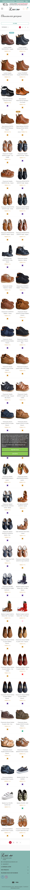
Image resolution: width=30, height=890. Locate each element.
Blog (26, 1)
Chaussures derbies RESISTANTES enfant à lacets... (7, 478)
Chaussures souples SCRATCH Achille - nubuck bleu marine (7, 396)
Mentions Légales (18, 886)
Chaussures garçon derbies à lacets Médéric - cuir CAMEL (7, 669)
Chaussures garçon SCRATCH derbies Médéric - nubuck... (22, 313)
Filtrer (15, 23)
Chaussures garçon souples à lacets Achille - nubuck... (7, 368)
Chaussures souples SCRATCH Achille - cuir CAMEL (22, 396)
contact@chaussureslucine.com (10, 861)
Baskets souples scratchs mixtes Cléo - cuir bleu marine (22, 588)
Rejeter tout (15, 449)
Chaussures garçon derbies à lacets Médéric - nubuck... (7, 641)
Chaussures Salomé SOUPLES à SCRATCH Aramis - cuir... (7, 533)
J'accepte (15, 454)
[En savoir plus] (24, 32)
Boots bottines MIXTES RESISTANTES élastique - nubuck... (7, 128)
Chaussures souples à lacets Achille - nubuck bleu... (22, 341)
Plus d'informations (8, 444)
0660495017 (6, 864)
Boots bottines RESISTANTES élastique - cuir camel (22, 100)
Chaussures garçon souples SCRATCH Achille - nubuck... (7, 423)
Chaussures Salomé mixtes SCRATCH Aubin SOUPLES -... (22, 560)
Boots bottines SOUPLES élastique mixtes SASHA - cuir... (22, 128)
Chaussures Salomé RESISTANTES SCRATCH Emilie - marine (7, 505)
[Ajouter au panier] (6, 32)
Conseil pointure (20, 1)
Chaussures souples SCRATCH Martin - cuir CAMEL (7, 155)
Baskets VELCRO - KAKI (22, 803)
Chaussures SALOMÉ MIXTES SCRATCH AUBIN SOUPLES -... (7, 588)
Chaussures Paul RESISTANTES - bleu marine (7, 260)
